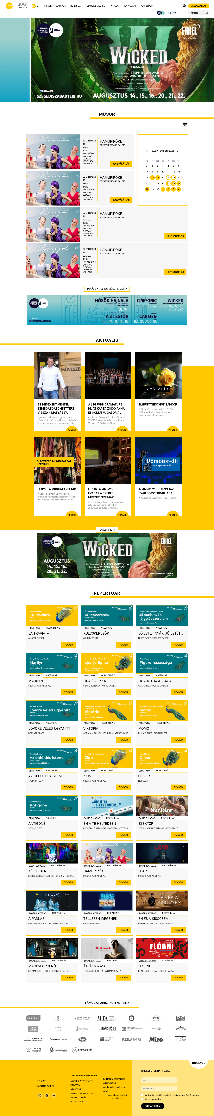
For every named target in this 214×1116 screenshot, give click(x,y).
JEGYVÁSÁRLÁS (198, 6)
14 (147, 177)
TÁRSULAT (114, 6)
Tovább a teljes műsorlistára (107, 288)
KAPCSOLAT (130, 6)
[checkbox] (142, 1095)
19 (173, 177)
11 (168, 172)
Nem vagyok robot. (153, 1099)
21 (147, 183)
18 (168, 177)
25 (168, 183)
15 (152, 177)
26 (173, 183)
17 (163, 177)
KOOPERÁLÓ (147, 6)
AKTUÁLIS (61, 6)
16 (158, 177)
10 (163, 172)
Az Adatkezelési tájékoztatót (158, 1095)
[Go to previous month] (148, 151)
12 (173, 172)
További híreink (107, 530)
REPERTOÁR (76, 6)
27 (179, 183)
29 (152, 189)
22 (152, 183)
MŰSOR (48, 6)
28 (147, 189)
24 (163, 183)
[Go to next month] (178, 151)
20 (179, 177)
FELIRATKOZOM (152, 1106)
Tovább (68, 644)
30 (158, 189)
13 (179, 172)
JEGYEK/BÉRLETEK (96, 6)
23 (158, 183)
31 (147, 166)
